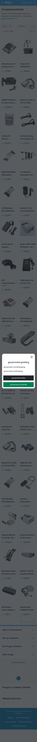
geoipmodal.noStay (18, 378)
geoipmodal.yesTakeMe (18, 385)
